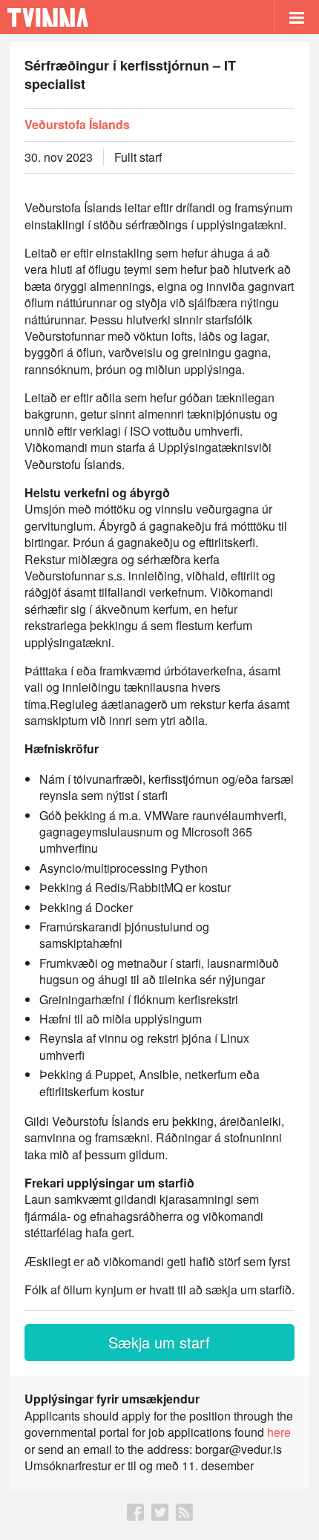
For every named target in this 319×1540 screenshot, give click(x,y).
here (279, 1432)
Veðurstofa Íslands (77, 125)
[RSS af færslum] (184, 1515)
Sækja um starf (159, 1342)
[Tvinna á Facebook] (135, 1515)
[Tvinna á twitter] (160, 1515)
